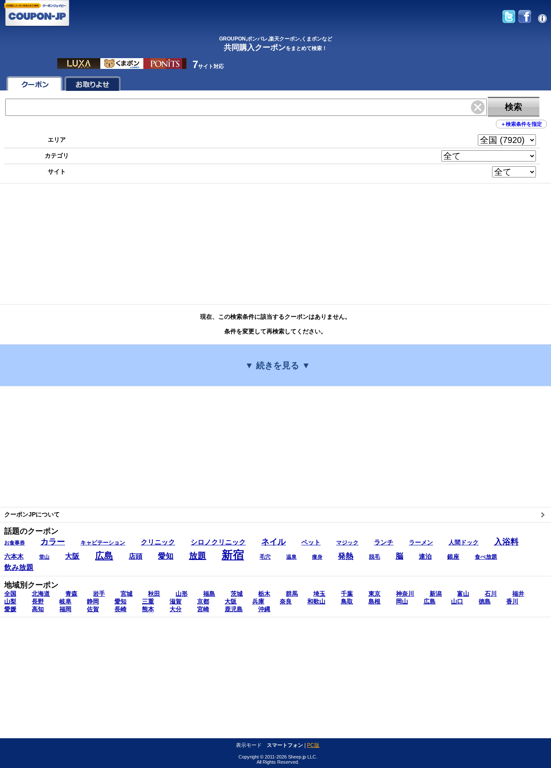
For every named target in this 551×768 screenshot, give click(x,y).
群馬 (292, 593)
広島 (430, 601)
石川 (491, 593)
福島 (209, 593)
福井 (518, 593)
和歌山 (316, 601)
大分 (176, 609)
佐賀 (93, 609)
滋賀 (176, 601)
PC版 (313, 745)
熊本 (148, 609)
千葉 (347, 593)
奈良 (286, 601)
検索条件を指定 (521, 124)
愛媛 (10, 609)
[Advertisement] (258, 243)
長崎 (121, 609)
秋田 (154, 593)
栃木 (264, 593)
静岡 (93, 601)
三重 (148, 601)
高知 (38, 609)
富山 (463, 593)
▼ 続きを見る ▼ (277, 365)
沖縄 (264, 609)
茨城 (237, 593)
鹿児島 (234, 609)
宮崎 (203, 609)
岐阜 (65, 601)
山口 (457, 601)
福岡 (65, 609)
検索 (513, 107)
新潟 (436, 593)
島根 (374, 601)
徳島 (485, 601)
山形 (182, 593)
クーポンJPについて (32, 514)
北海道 (41, 593)
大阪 (231, 601)
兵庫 (258, 601)
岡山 (402, 601)
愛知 (121, 601)
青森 (71, 593)
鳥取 (347, 601)
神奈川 (405, 593)
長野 (38, 601)
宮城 (127, 593)
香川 (512, 601)
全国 (10, 593)
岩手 (99, 593)
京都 (203, 601)
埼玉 (319, 593)
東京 (374, 593)
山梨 (10, 601)
